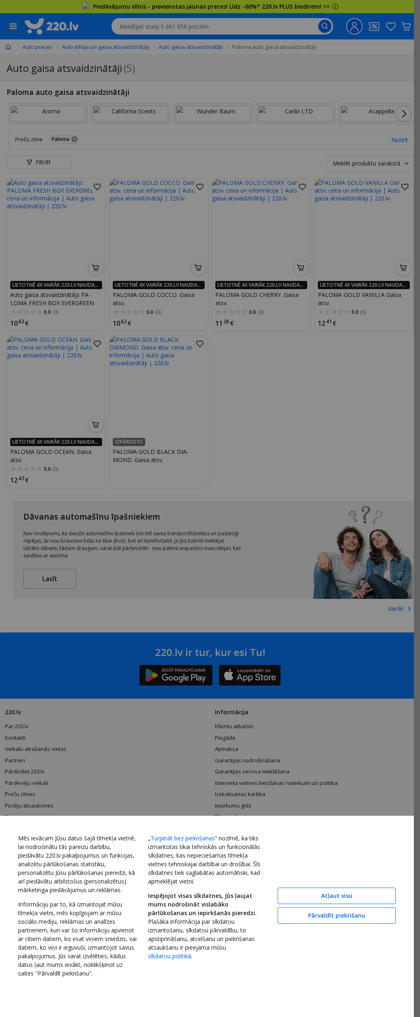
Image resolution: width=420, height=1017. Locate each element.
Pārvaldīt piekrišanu (336, 915)
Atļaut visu (336, 896)
